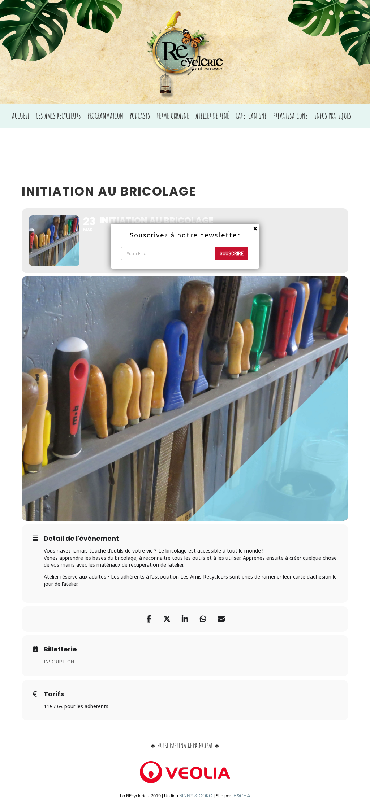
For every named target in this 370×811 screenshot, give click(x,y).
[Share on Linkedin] (185, 619)
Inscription (59, 661)
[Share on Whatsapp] (203, 619)
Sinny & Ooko (195, 795)
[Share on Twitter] (167, 619)
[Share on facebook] (149, 619)
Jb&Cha (241, 795)
